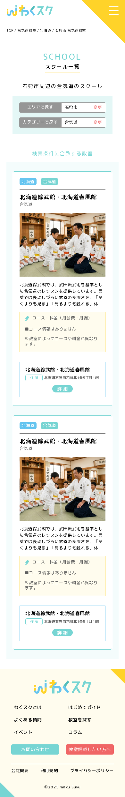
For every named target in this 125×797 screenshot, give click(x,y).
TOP (9, 30)
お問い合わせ (35, 749)
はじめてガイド (84, 707)
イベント (23, 732)
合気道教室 (26, 30)
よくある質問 (28, 720)
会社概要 (20, 770)
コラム (75, 732)
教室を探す (80, 720)
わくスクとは (28, 707)
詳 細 (62, 389)
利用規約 (49, 770)
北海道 (45, 30)
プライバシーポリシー (92, 770)
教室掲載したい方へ (90, 749)
